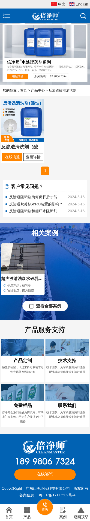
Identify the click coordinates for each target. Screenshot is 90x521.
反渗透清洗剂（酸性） (22, 146)
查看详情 (33, 157)
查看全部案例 (48, 305)
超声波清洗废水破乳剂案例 (22, 278)
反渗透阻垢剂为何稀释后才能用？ (36, 197)
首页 (23, 90)
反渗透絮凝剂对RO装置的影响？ (36, 204)
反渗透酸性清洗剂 (62, 90)
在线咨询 (45, 474)
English (82, 4)
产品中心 (38, 90)
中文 (61, 4)
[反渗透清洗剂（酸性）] (22, 120)
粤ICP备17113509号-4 (57, 495)
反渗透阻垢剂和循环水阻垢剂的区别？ (36, 211)
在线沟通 (12, 157)
